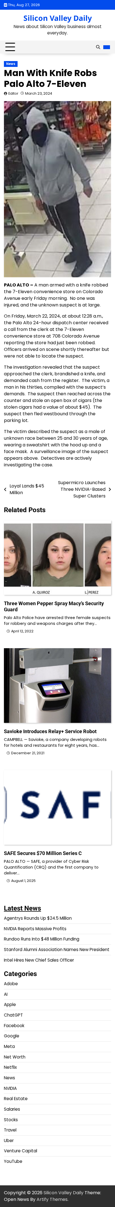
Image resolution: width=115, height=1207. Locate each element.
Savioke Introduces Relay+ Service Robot (50, 731)
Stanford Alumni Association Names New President (56, 949)
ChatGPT (13, 1015)
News (10, 64)
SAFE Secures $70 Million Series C (43, 853)
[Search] (98, 47)
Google (11, 1036)
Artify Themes (52, 1199)
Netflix (10, 1067)
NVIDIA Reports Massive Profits (35, 929)
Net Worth (14, 1057)
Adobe (11, 984)
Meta (9, 1046)
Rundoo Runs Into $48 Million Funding (41, 939)
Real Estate (16, 1099)
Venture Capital (20, 1151)
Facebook (14, 1026)
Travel (10, 1130)
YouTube (13, 1161)
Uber (9, 1140)
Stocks (11, 1120)
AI (6, 994)
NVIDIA (10, 1088)
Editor (13, 93)
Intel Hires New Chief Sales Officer (39, 960)
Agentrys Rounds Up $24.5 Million (38, 918)
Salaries (12, 1109)
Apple (10, 1004)
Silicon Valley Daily (57, 18)
